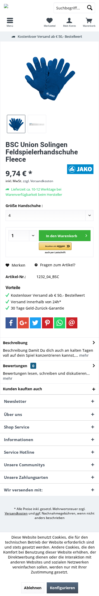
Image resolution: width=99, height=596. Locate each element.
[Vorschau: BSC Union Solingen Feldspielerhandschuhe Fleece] (16, 124)
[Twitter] (35, 322)
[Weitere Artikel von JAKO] (80, 169)
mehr (83, 355)
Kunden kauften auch (22, 388)
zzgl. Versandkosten (38, 181)
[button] (55, 248)
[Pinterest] (47, 322)
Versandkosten (16, 513)
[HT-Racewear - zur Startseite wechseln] (25, 8)
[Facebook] (11, 322)
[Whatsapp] (59, 322)
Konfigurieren (62, 587)
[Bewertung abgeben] (36, 166)
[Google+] (23, 322)
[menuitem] (10, 22)
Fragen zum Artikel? (57, 264)
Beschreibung (15, 342)
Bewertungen (15, 365)
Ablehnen (32, 587)
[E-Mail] (71, 322)
